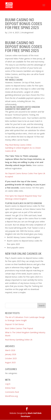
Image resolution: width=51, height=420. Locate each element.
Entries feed (10, 388)
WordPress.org (11, 396)
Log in (7, 384)
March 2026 (10, 350)
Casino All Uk (10, 151)
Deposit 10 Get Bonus (14, 324)
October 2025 (11, 358)
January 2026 (10, 354)
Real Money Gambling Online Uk (18, 339)
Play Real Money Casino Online (18, 145)
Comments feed (12, 392)
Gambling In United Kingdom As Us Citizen (23, 148)
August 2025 (10, 362)
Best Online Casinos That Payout (19, 328)
